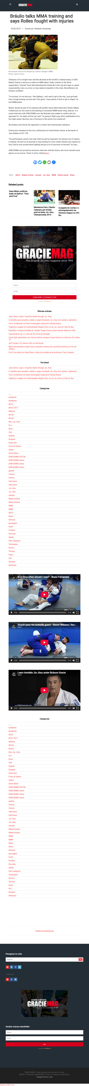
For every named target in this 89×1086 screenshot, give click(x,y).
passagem (13, 523)
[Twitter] (19, 967)
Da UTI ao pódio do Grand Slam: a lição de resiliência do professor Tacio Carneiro (41, 352)
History (11, 474)
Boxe (11, 429)
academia (12, 397)
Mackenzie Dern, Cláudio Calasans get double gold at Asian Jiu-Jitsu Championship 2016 (44, 211)
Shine (72, 175)
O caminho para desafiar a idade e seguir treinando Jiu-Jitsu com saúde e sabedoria (43, 320)
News (11, 513)
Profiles (12, 530)
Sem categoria (14, 541)
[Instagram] (11, 967)
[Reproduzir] (11, 612)
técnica (11, 548)
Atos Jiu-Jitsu (14, 422)
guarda (11, 471)
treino (11, 555)
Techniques (13, 544)
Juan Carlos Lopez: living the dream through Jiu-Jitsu (30, 316)
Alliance (12, 411)
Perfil (11, 527)
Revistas (12, 534)
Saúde (11, 537)
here (47, 153)
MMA (54, 175)
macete (12, 495)
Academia (13, 401)
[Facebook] (15, 967)
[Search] (76, 4)
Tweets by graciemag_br (44, 931)
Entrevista (13, 443)
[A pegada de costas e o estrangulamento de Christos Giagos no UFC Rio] (69, 197)
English (11, 436)
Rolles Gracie (63, 175)
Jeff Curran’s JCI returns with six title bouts (26, 343)
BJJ (10, 425)
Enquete (12, 439)
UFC (10, 558)
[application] (44, 594)
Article (11, 415)
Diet (10, 432)
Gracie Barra (13, 453)
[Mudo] (74, 612)
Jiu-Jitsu (46, 175)
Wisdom (12, 562)
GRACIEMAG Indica (16, 460)
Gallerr (11, 450)
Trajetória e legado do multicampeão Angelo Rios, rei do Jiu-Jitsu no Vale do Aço (41, 327)
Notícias (12, 520)
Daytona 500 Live (7, 1085)
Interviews (13, 481)
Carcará (38, 175)
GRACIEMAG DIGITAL (17, 457)
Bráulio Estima (27, 175)
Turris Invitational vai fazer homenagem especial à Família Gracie (35, 323)
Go (81, 959)
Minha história (14, 499)
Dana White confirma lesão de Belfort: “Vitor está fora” (19, 193)
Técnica (12, 551)
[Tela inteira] (77, 612)
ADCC (18, 175)
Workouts (12, 565)
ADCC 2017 (13, 408)
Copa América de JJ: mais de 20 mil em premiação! (29, 334)
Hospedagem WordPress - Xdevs (44, 1077)
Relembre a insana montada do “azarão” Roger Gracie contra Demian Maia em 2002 (42, 330)
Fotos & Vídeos (15, 446)
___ (10, 394)
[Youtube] (7, 967)
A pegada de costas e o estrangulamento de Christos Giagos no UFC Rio (69, 211)
